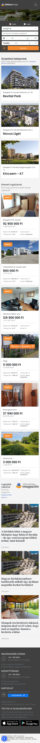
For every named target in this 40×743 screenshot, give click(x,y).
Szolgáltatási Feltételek (8, 737)
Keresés (23, 48)
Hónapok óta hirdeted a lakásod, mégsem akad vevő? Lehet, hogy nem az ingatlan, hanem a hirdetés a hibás (20, 627)
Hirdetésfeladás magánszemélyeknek (16, 667)
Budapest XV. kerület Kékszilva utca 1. (18, 130)
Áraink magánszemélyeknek (12, 664)
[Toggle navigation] (36, 5)
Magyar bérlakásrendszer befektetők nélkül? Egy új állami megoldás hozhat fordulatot (19, 582)
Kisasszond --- (8, 458)
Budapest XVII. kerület (12, 220)
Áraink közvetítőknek (9, 681)
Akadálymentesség (25, 739)
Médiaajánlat (29, 737)
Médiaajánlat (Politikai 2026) (9, 739)
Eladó (14, 24)
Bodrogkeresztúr (10, 410)
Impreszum (21, 736)
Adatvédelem (20, 737)
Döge (5, 361)
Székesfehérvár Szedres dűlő (14, 267)
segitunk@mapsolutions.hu (19, 691)
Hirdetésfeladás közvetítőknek (13, 684)
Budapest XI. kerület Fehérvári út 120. (18, 92)
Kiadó (28, 24)
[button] (4, 738)
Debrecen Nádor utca (11, 314)
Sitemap (34, 739)
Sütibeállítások (5, 740)
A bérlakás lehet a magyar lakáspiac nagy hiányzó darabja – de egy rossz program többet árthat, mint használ (19, 536)
